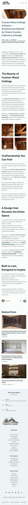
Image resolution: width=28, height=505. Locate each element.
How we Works (14, 480)
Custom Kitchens (14, 434)
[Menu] (25, 3)
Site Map (24, 502)
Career (14, 486)
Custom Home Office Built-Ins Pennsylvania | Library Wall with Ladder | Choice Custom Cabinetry (14, 333)
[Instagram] (9, 492)
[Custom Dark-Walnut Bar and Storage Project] (14, 371)
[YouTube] (15, 492)
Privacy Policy (5, 502)
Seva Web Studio (11, 497)
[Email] (12, 492)
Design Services (14, 479)
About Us (14, 473)
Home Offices (14, 438)
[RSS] (18, 492)
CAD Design (14, 449)
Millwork (14, 447)
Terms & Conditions (15, 502)
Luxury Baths (14, 436)
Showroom (14, 484)
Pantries (14, 441)
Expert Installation (14, 450)
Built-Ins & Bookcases (14, 440)
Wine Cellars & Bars (14, 443)
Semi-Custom (14, 445)
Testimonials (14, 482)
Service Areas (14, 477)
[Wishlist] (19, 2)
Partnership (14, 475)
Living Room (4, 336)
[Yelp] (21, 492)
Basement (10, 384)
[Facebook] (6, 492)
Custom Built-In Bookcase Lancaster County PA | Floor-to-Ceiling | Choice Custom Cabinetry (12, 357)
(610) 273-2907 (8, 405)
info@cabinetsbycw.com (10, 410)
